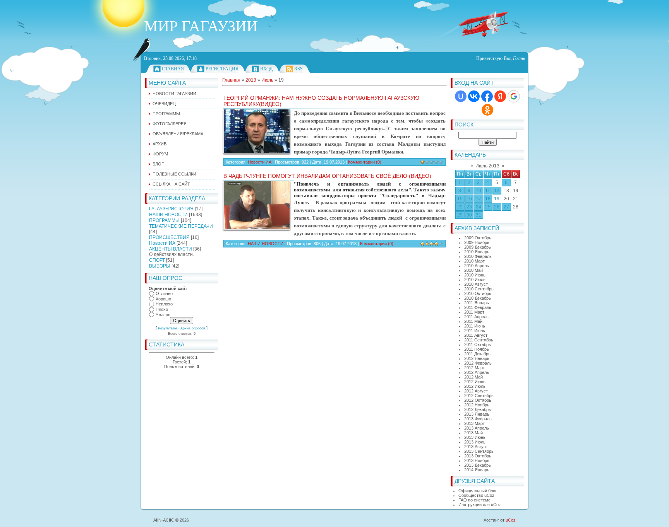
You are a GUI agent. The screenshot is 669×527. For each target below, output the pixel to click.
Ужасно (163, 314)
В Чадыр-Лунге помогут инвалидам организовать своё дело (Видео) (327, 176)
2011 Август (475, 335)
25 (488, 207)
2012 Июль (474, 386)
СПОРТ (157, 260)
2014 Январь (476, 469)
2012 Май (473, 377)
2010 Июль (474, 279)
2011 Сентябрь (478, 340)
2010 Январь (476, 251)
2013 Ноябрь (476, 460)
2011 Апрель (476, 316)
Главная (173, 69)
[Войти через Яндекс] (500, 96)
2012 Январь (476, 358)
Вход (266, 69)
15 (460, 198)
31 (478, 215)
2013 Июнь (474, 437)
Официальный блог (477, 490)
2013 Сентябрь (479, 451)
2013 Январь (476, 414)
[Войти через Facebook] (487, 96)
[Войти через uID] (461, 96)
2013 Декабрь (477, 465)
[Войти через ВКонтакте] (474, 96)
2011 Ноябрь (476, 349)
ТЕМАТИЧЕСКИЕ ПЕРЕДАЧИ (181, 226)
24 (478, 207)
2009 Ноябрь (476, 242)
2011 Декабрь (477, 353)
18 (488, 198)
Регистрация (222, 69)
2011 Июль (474, 330)
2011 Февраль (477, 307)
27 (506, 207)
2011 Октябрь (477, 344)
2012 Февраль (478, 363)
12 (496, 190)
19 (496, 198)
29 (460, 215)
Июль (267, 80)
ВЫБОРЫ (159, 266)
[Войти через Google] (514, 96)
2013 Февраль (478, 418)
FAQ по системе (474, 500)
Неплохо (164, 304)
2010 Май (473, 270)
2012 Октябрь (477, 400)
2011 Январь (476, 302)
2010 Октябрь (477, 293)
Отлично (164, 293)
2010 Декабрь (477, 298)
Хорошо (163, 299)
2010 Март (474, 261)
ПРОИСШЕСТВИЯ (169, 237)
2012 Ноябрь (476, 404)
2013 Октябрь (477, 456)
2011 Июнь (474, 326)
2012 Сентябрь (479, 395)
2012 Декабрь (477, 409)
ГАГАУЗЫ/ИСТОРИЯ (171, 208)
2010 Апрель (476, 265)
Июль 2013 (487, 166)
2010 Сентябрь (479, 289)
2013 (250, 80)
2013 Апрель (476, 428)
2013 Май (473, 432)
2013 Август (476, 446)
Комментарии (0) (364, 162)
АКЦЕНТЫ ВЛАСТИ (170, 249)
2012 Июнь (474, 381)
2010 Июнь (474, 275)
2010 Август (476, 284)
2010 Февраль (478, 256)
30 (469, 215)
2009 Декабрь (477, 247)
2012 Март (474, 367)
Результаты (167, 328)
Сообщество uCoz (476, 495)
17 (478, 198)
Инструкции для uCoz (479, 504)
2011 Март (474, 312)
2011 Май (473, 321)
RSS (298, 69)
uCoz (511, 520)
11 (487, 190)
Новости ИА (162, 243)
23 (469, 207)
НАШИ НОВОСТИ (168, 214)
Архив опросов (192, 328)
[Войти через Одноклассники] (487, 110)
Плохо (162, 309)
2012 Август (476, 391)
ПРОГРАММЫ (164, 220)
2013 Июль (474, 442)
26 (496, 207)
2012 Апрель (476, 372)
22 (460, 207)
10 (478, 190)
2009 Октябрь (477, 237)
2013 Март (474, 423)
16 (469, 198)
